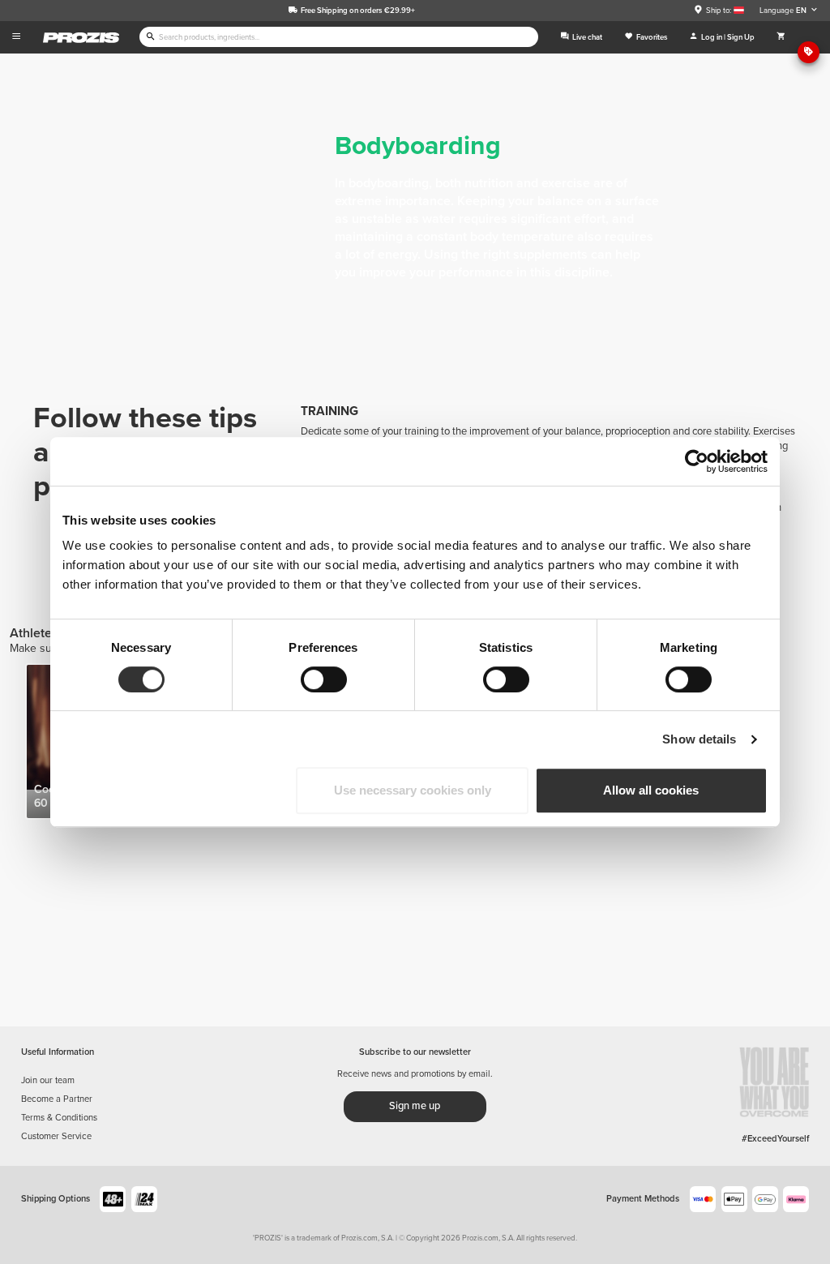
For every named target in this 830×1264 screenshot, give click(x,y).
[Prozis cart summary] (781, 37)
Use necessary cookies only (412, 790)
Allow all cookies (651, 790)
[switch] (324, 679)
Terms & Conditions (59, 1117)
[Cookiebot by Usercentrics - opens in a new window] (697, 461)
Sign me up (414, 1105)
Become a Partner (56, 1099)
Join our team (48, 1080)
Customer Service (56, 1136)
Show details (699, 739)
